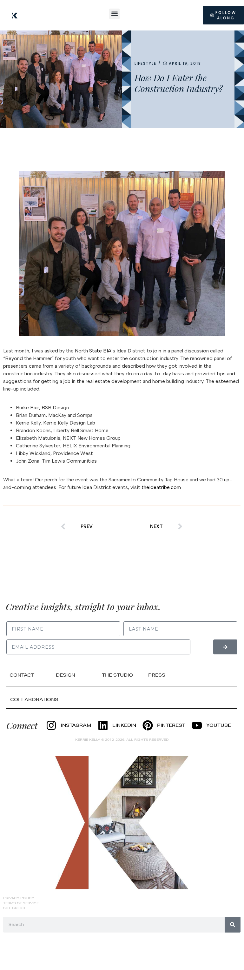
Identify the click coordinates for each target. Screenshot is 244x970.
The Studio (117, 675)
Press (156, 675)
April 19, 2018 (185, 63)
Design (65, 675)
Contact (22, 675)
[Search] (233, 925)
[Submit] (225, 646)
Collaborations (34, 699)
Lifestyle (145, 63)
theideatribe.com (161, 487)
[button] (114, 14)
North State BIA (93, 351)
